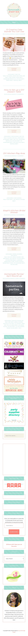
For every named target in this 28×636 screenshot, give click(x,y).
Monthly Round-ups (17, 320)
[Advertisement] (14, 460)
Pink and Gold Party (18, 142)
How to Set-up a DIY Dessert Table (14, 91)
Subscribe (14, 532)
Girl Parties (16, 199)
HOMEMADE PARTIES (14, 10)
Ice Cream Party (13, 325)
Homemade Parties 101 (10, 78)
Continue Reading (13, 69)
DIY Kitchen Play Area (14, 153)
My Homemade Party (19, 263)
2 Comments (20, 94)
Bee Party (11, 322)
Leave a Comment (20, 34)
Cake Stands (12, 77)
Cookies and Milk (12, 137)
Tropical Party (17, 80)
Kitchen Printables (11, 260)
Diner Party (19, 77)
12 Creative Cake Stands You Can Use (14, 30)
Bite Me (10, 257)
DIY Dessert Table (8, 139)
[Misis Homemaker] (14, 384)
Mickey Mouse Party (12, 328)
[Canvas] (14, 376)
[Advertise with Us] (14, 391)
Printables (14, 255)
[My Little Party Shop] (14, 347)
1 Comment (20, 155)
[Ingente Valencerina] (14, 369)
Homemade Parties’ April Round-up (14, 275)
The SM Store (14, 264)
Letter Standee (20, 326)
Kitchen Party (20, 78)
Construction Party (9, 323)
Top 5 (19, 328)
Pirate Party (9, 80)
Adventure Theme (18, 75)
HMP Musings (15, 136)
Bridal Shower (17, 257)
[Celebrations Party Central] (14, 354)
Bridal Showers (17, 254)
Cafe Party (10, 199)
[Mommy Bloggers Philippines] (14, 582)
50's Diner (9, 75)
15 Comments (20, 214)
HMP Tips (17, 74)
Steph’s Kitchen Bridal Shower (14, 211)
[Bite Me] (14, 362)
